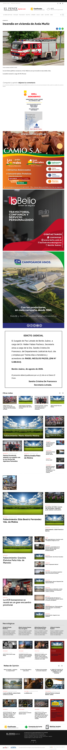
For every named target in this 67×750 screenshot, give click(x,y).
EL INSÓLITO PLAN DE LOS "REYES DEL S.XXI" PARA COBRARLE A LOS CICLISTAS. (56, 671)
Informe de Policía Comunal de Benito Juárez (50, 453)
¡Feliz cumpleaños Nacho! (51, 564)
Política (28, 14)
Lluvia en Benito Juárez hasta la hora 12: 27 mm (11, 693)
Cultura (47, 14)
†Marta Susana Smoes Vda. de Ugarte (25, 628)
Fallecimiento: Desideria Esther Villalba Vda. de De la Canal (9, 407)
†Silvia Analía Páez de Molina (32, 457)
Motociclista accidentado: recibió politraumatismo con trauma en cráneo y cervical (53, 590)
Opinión (33, 14)
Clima (42, 14)
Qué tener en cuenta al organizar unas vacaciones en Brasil (53, 572)
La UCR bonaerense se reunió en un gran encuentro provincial (17, 602)
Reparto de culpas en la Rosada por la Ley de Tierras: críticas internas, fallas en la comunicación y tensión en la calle (41, 657)
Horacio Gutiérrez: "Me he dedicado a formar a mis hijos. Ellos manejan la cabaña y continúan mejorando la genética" (9, 715)
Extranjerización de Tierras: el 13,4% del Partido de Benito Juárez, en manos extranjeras (54, 599)
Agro (51, 14)
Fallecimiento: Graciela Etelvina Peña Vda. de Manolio (14, 560)
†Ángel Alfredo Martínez (7, 628)
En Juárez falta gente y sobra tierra (25, 670)
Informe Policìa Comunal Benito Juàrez (52, 693)
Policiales (22, 14)
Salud (38, 14)
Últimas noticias (7, 14)
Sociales (15, 14)
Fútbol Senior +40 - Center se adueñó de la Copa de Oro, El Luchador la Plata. (54, 423)
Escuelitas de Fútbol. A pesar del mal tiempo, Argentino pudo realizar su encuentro (53, 508)
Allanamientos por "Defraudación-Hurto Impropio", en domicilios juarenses (54, 607)
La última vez (28, 693)
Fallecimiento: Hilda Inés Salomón (56, 655)
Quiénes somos (6, 3)
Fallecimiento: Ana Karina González (54, 556)
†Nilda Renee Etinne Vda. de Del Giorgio (40, 628)
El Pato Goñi (49, 460)
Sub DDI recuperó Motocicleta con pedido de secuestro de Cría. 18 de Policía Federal (50, 469)
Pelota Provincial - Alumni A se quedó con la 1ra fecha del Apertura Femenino (25, 407)
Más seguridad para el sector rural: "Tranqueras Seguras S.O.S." (54, 540)
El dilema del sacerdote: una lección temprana (41, 670)
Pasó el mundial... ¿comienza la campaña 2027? (10, 670)
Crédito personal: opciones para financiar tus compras (56, 407)
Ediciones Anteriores (15, 3)
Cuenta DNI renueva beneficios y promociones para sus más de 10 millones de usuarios (56, 715)
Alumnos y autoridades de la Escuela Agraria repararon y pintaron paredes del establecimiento (52, 548)
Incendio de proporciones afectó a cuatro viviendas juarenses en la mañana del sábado (25, 656)
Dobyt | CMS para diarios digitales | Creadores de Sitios (57, 747)
